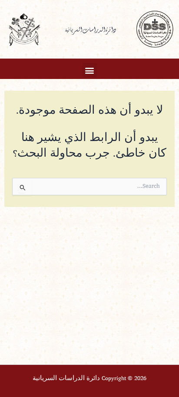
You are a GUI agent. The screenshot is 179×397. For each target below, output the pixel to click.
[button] (90, 70)
